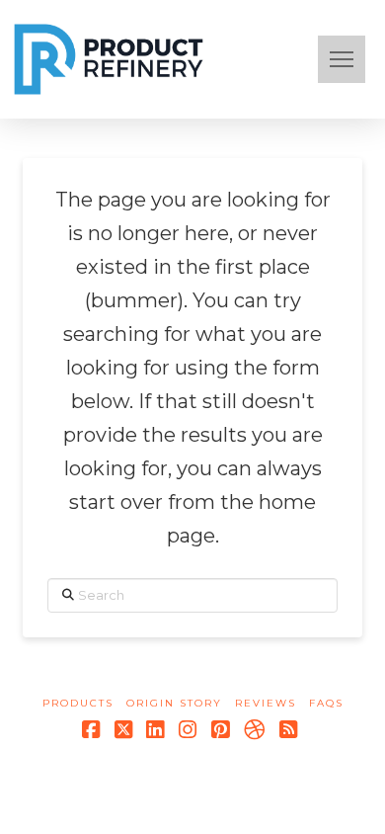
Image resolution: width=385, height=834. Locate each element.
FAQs (326, 703)
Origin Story (174, 703)
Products (78, 703)
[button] (341, 59)
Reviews (265, 703)
